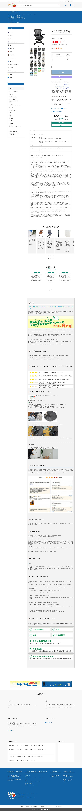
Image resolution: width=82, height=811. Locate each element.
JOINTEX (11, 123)
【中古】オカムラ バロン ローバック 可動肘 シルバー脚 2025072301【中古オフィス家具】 (50, 242)
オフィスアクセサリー (11, 779)
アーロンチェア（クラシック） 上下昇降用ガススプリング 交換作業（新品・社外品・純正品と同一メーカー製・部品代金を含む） (59, 243)
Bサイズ (18, 12)
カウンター (9, 776)
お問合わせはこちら (32, 336)
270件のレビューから (50, 270)
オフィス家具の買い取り (53, 776)
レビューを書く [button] (61, 122)
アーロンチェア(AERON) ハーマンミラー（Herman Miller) (26, 14)
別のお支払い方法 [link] (61, 79)
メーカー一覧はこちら (43, 771)
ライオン (11, 104)
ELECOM (11, 107)
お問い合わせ (71, 1)
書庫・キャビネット (14, 775)
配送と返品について (66, 775)
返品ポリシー (53, 806)
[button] (68, 87)
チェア (18, 16)
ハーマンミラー (19, 19)
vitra (10, 125)
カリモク (11, 117)
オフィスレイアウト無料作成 (54, 775)
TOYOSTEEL (12, 99)
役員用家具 (17, 776)
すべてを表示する (50, 258)
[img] (51, 268)
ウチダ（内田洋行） (13, 98)
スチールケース (27, 776)
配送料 (55, 44)
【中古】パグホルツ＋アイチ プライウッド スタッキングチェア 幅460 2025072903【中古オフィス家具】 (41, 242)
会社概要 (66, 1)
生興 (10, 112)
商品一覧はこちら (19, 771)
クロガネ (11, 109)
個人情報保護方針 (34, 806)
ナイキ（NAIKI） (13, 110)
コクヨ (10, 93)
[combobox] (38, 5)
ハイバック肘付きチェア (21, 18)
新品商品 (20, 779)
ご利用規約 (27, 806)
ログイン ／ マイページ (67, 780)
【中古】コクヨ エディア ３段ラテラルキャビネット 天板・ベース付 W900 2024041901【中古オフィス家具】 (67, 242)
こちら (63, 96)
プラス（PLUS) (12, 96)
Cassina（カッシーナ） (14, 133)
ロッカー (19, 775)
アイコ (10, 115)
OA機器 (16, 779)
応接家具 (13, 776)
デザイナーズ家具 (20, 17)
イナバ (10, 102)
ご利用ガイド (61, 1)
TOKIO (10, 120)
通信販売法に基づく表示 (44, 806)
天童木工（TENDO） (13, 101)
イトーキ (11, 130)
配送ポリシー (60, 806)
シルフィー (27, 783)
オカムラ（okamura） (14, 91)
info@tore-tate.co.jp (23, 795)
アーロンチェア (27, 775)
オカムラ (26, 780)
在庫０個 (18, 21)
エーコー (11, 122)
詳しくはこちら (49, 712)
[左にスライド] (48, 255)
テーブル (9, 775)
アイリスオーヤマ (13, 131)
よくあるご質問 (65, 779)
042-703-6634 (23, 793)
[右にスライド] (53, 255)
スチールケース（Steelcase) (15, 106)
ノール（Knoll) (12, 134)
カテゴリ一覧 (13, 11)
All (17, 11)
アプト (26, 779)
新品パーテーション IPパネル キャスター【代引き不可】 (32, 240)
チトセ (10, 114)
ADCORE (11, 94)
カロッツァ (31, 783)
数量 (52, 65)
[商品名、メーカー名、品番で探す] (59, 5)
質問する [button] (61, 125)
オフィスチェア (19, 15)
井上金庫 (11, 118)
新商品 (18, 22)
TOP (9, 11)
